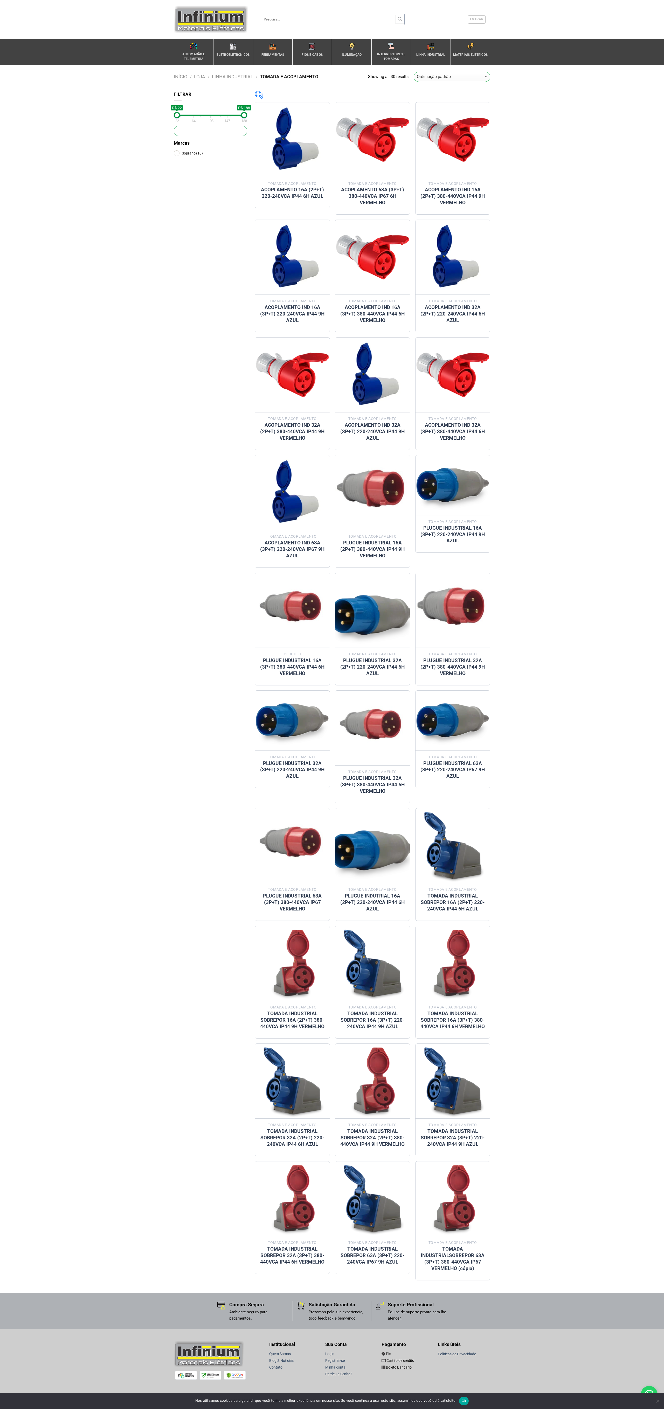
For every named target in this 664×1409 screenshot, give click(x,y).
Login (329, 1354)
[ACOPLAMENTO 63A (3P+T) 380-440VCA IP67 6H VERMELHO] (372, 139)
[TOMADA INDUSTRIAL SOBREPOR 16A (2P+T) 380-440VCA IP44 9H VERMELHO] (292, 963)
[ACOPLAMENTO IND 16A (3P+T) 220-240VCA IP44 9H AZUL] (292, 257)
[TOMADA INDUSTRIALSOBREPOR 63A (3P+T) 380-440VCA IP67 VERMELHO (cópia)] (453, 1198)
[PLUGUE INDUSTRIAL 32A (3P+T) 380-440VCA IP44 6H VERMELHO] (372, 728)
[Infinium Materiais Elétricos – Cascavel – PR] (213, 19)
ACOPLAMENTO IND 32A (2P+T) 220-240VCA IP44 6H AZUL (452, 313)
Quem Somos (280, 1354)
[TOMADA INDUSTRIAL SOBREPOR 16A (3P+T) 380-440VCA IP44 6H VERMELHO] (453, 963)
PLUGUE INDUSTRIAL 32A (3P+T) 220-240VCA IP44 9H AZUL (292, 769)
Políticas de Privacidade (457, 1354)
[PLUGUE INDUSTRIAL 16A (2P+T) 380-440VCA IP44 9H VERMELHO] (372, 492)
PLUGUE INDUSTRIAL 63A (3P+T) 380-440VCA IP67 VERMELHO (292, 902)
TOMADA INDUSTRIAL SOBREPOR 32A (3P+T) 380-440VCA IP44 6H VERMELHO (292, 1255)
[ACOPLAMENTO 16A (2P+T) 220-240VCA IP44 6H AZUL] (292, 139)
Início (180, 76)
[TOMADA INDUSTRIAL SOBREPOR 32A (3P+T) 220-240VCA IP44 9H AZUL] (453, 1081)
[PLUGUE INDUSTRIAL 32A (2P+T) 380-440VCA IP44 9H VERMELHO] (453, 610)
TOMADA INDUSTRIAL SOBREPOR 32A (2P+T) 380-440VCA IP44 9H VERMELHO (372, 1137)
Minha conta (335, 1367)
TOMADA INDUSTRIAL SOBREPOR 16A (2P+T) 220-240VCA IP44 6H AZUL (453, 902)
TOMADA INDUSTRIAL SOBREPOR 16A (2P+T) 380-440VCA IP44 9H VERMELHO (292, 1020)
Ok (464, 1401)
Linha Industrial (232, 76)
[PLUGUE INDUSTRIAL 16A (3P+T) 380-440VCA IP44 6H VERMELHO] (292, 610)
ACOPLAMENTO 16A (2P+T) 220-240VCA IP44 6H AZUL (292, 193)
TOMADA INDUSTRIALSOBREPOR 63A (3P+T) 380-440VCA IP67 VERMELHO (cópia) (453, 1258)
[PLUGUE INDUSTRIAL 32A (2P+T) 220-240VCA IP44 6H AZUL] (372, 610)
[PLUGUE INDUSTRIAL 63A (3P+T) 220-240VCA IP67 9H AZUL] (453, 720)
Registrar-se (335, 1360)
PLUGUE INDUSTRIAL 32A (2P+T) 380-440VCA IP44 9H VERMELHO (452, 666)
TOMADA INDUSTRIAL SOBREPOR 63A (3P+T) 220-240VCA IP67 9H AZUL (372, 1255)
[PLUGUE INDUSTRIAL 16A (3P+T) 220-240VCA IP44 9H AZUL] (453, 485)
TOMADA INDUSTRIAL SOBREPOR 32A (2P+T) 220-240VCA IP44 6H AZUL (292, 1137)
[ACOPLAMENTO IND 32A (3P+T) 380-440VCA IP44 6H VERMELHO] (453, 375)
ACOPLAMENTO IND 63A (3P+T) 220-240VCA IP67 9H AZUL (292, 549)
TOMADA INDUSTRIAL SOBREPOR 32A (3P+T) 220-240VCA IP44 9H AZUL (453, 1137)
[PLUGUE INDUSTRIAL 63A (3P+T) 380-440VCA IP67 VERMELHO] (292, 845)
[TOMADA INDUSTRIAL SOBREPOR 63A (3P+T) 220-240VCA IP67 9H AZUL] (372, 1198)
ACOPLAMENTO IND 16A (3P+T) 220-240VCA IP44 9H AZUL (292, 313)
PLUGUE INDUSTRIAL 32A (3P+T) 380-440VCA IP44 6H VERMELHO (372, 784)
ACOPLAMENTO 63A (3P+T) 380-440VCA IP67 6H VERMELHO (372, 196)
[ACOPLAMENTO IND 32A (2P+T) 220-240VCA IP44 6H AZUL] (453, 257)
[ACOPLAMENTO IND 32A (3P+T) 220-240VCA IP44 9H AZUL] (372, 375)
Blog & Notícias (281, 1360)
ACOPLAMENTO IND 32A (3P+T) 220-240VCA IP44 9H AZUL (372, 431)
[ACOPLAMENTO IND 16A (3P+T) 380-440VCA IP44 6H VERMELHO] (372, 257)
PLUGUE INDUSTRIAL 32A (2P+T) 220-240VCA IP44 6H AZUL (372, 666)
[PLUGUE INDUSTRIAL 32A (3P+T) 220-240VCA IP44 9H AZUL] (292, 720)
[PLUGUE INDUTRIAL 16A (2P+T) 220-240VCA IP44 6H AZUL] (372, 845)
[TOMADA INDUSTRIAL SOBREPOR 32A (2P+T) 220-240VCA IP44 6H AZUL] (292, 1081)
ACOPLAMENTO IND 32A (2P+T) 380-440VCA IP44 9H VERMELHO (292, 431)
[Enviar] (399, 19)
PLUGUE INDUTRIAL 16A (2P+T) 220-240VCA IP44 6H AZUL (372, 902)
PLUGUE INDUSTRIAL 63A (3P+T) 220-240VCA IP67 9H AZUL (452, 769)
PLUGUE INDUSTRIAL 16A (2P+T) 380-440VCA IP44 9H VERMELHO (372, 549)
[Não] (657, 1402)
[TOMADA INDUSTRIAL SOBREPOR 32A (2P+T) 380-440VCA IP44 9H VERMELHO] (372, 1081)
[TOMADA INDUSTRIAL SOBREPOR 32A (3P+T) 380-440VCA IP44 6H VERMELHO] (292, 1198)
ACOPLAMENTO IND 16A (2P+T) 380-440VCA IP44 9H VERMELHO (452, 196)
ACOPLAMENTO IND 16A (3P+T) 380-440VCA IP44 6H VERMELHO (372, 313)
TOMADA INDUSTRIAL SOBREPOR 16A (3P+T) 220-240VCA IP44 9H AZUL (372, 1020)
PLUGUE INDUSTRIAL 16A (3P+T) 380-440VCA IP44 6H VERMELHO (292, 666)
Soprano (192, 153)
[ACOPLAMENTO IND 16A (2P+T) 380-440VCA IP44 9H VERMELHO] (453, 139)
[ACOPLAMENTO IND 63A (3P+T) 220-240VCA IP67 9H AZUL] (292, 492)
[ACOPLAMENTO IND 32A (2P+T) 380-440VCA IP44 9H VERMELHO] (292, 375)
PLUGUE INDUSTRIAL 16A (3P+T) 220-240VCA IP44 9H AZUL (452, 534)
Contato (275, 1367)
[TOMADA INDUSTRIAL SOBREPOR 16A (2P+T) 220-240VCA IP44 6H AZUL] (453, 845)
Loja (199, 76)
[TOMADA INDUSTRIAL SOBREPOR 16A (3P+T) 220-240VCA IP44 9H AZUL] (372, 963)
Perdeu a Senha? (338, 1374)
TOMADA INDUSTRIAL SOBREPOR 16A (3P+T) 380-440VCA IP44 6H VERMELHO (452, 1020)
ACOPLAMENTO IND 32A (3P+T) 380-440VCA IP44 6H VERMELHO (452, 431)
